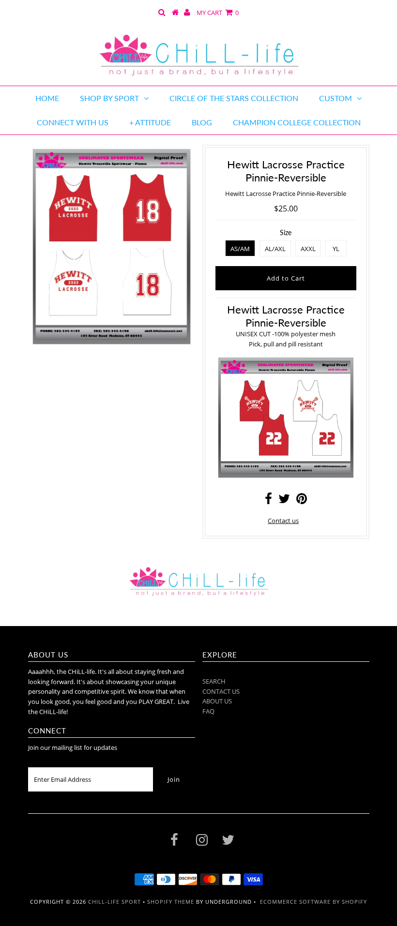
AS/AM (240, 248)
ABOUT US (217, 701)
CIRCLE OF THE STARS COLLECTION (233, 98)
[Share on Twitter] (284, 500)
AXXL (308, 248)
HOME (47, 98)
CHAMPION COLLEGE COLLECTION (297, 122)
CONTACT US (221, 691)
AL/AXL (275, 248)
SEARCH (214, 681)
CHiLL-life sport (114, 901)
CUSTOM (335, 98)
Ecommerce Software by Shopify (313, 901)
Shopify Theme (170, 901)
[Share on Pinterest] (301, 500)
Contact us (283, 520)
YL (336, 248)
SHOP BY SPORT (109, 98)
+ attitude (150, 122)
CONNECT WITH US (72, 122)
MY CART (218, 12)
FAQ (208, 711)
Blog (202, 122)
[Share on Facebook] (268, 500)
